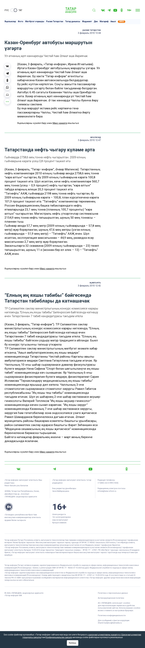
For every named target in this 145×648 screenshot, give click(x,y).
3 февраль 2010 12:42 (89, 285)
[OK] (122, 10)
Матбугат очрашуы (34, 21)
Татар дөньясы (72, 21)
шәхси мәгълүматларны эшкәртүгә (104, 635)
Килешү (72, 643)
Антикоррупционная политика (111, 598)
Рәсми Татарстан (54, 21)
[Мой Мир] (7, 94)
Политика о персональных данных (113, 593)
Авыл (113, 21)
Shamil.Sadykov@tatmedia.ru (110, 623)
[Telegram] (109, 10)
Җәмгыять (95, 282)
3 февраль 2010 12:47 (89, 140)
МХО (121, 21)
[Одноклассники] (7, 80)
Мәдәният (87, 21)
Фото (20, 21)
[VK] (103, 10)
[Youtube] (115, 10)
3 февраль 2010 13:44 (89, 33)
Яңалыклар (10, 21)
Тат (20, 10)
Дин (96, 21)
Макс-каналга (60, 123)
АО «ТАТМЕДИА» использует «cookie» (114, 603)
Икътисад (95, 137)
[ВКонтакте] (7, 66)
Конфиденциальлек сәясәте (59, 637)
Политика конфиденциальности (112, 615)
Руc (7, 10)
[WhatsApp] (7, 87)
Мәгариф (104, 21)
